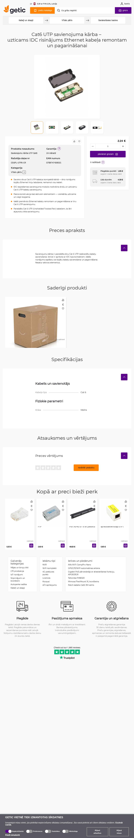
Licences (46, 578)
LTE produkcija (17, 571)
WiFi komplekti (50, 568)
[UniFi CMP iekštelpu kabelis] (36, 308)
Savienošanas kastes (108, 20)
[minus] (92, 146)
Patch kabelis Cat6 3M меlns (81, 585)
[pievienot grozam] (31, 545)
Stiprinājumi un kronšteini (18, 579)
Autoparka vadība (19, 584)
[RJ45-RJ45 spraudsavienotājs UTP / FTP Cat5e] (114, 509)
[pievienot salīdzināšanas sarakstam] (74, 141)
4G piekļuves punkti (48, 573)
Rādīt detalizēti (12, 835)
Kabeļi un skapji (26, 20)
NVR (45, 564)
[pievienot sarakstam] (79, 141)
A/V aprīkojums (50, 585)
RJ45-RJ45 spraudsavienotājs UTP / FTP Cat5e (112, 526)
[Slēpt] (124, 248)
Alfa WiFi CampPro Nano (79, 564)
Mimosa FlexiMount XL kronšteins (83, 581)
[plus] (123, 146)
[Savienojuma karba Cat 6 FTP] (51, 509)
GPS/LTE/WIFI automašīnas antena (84, 568)
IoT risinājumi (17, 574)
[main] (16, 10)
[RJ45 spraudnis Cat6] (20, 509)
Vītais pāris (67, 20)
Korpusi (46, 581)
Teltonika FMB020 (76, 578)
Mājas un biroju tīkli (20, 567)
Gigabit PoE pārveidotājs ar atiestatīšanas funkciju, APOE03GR (91, 573)
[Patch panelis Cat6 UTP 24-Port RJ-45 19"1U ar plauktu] (82, 509)
